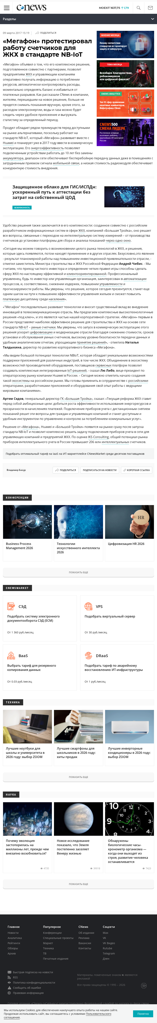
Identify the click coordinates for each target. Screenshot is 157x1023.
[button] (138, 8)
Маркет (48, 943)
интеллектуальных (115, 442)
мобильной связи (66, 163)
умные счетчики (43, 327)
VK (104, 938)
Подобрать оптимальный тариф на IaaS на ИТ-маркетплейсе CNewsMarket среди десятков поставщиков (75, 453)
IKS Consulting (98, 437)
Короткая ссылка (138, 470)
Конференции (52, 933)
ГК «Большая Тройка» (76, 399)
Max (105, 933)
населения (57, 299)
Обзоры (13, 948)
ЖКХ (29, 74)
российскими (138, 381)
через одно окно (118, 240)
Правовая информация (28, 993)
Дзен (106, 958)
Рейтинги (14, 943)
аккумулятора (13, 158)
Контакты (84, 948)
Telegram (109, 953)
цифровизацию (41, 332)
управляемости (111, 284)
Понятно (143, 1014)
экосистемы (21, 381)
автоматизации (134, 279)
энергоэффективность (47, 148)
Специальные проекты (58, 938)
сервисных (103, 365)
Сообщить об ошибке (27, 987)
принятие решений (91, 342)
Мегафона (30, 427)
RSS (15, 977)
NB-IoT (23, 327)
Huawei (8, 143)
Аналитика (15, 938)
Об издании (86, 933)
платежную (11, 299)
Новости (13, 933)
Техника (48, 948)
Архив (12, 953)
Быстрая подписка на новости (33, 972)
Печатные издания (55, 958)
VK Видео (109, 943)
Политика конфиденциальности (34, 982)
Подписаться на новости (100, 470)
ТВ (44, 953)
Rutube (107, 948)
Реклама (83, 938)
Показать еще (78, 572)
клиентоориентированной (86, 274)
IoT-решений (77, 370)
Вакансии (84, 943)
